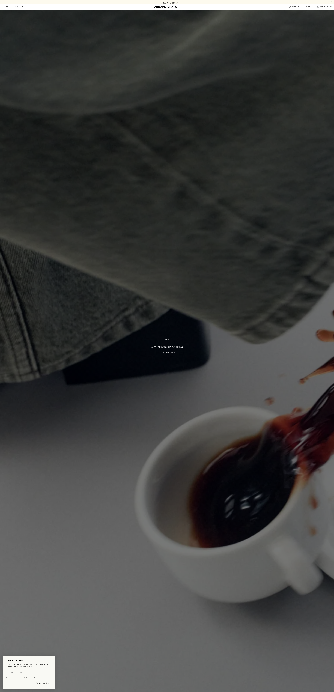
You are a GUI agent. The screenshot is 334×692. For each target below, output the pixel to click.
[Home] (166, 7)
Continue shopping (168, 352)
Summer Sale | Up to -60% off (167, 1)
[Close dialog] (52, 658)
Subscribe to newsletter (41, 683)
